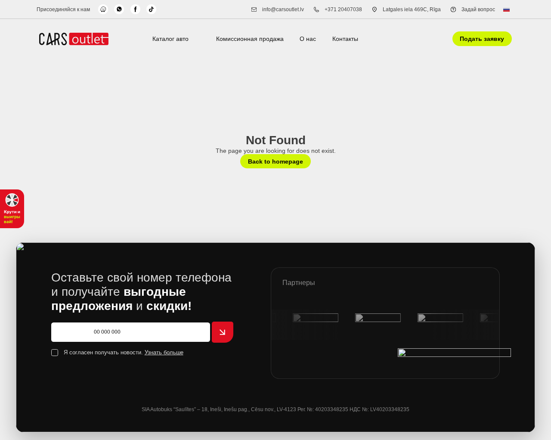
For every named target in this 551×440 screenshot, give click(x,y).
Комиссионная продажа (250, 38)
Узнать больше (164, 352)
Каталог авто (170, 38)
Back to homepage (275, 161)
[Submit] (222, 332)
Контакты (345, 38)
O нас (308, 38)
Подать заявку (482, 38)
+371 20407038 (343, 9)
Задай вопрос (478, 9)
